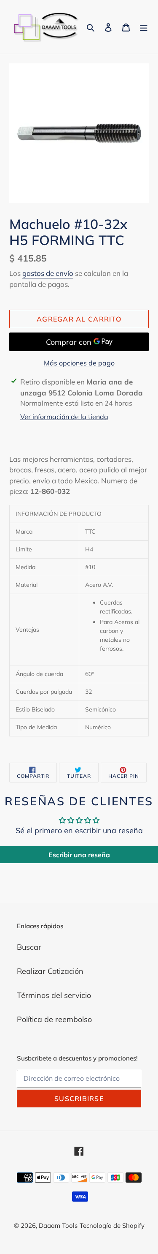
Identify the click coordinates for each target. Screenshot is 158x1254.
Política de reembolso (54, 1019)
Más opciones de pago (79, 363)
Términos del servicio (54, 995)
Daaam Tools (58, 1225)
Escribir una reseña (79, 855)
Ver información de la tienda (64, 416)
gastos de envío (47, 273)
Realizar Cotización (50, 971)
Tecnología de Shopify (112, 1225)
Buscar (29, 947)
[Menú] (144, 27)
